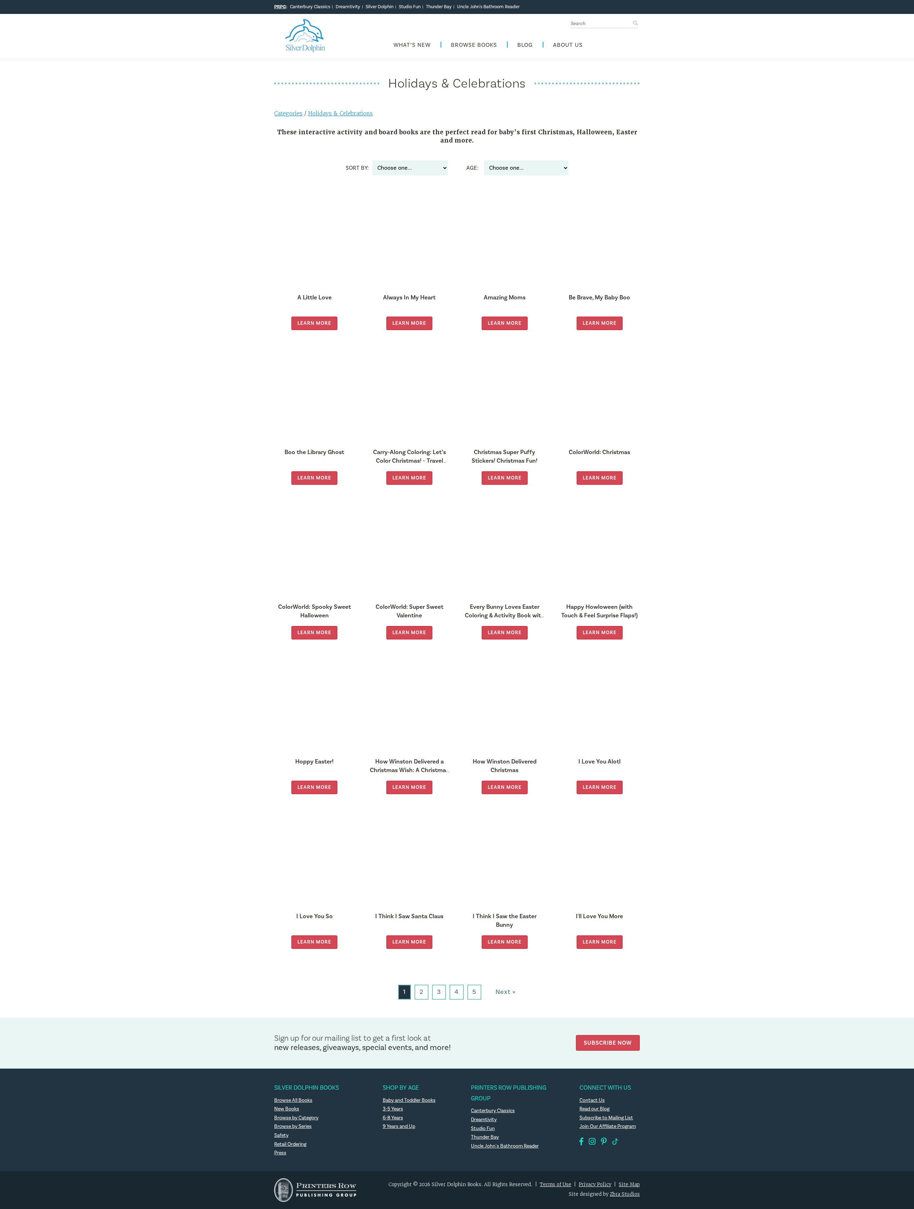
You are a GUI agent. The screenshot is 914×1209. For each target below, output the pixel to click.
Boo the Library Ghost (314, 452)
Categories (288, 113)
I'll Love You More (599, 916)
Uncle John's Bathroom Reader (488, 7)
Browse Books (474, 45)
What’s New (412, 45)
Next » (506, 992)
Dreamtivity (348, 7)
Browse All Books (293, 1100)
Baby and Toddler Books (409, 1100)
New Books (286, 1109)
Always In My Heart (409, 297)
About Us (568, 45)
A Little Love (314, 297)
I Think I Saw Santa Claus (409, 916)
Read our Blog (594, 1109)
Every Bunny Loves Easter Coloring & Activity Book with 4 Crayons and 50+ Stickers (504, 615)
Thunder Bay (439, 7)
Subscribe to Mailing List (606, 1118)
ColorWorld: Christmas (599, 452)
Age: (472, 167)
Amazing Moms (505, 297)
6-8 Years (393, 1118)
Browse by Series (293, 1126)
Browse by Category (296, 1118)
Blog (525, 45)
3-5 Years (393, 1109)
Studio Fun (410, 7)
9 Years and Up (399, 1126)
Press (280, 1153)
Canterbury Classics (310, 7)
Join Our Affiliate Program (607, 1126)
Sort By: (357, 167)
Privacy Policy (595, 1184)
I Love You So (314, 916)
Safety (281, 1135)
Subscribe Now (608, 1042)
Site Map (629, 1184)
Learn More (314, 323)
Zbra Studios (625, 1194)
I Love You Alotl (599, 761)
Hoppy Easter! (314, 761)
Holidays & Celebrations (340, 113)
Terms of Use (555, 1184)
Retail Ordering (290, 1144)
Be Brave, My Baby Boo (599, 297)
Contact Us (592, 1100)
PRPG (280, 7)
